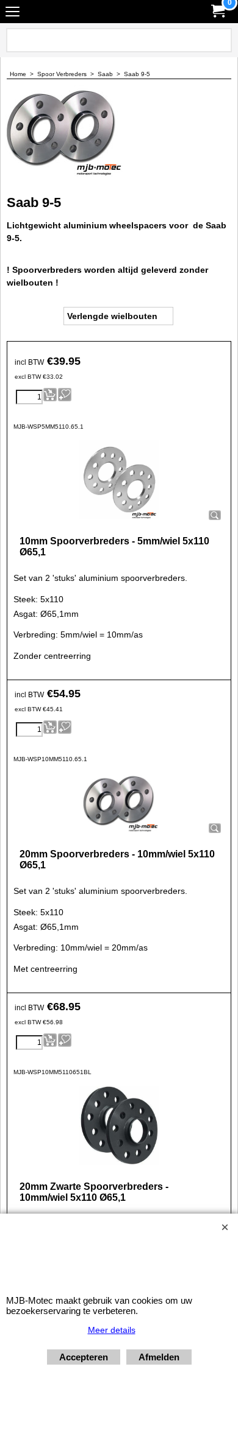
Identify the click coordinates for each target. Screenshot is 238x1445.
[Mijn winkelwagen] (217, 11)
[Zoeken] (220, 40)
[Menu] (12, 13)
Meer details (111, 1330)
